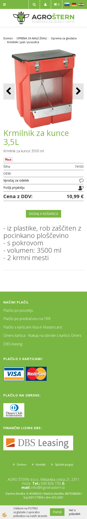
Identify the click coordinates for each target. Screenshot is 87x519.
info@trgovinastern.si (48, 487)
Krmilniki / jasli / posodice (23, 42)
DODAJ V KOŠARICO (43, 214)
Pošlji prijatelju (14, 187)
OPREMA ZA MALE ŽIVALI (32, 38)
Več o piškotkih (74, 512)
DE (74, 4)
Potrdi (57, 512)
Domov (8, 38)
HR (81, 4)
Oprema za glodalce (64, 38)
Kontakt (41, 464)
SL (66, 4)
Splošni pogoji (64, 464)
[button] (78, 91)
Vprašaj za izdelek (16, 180)
